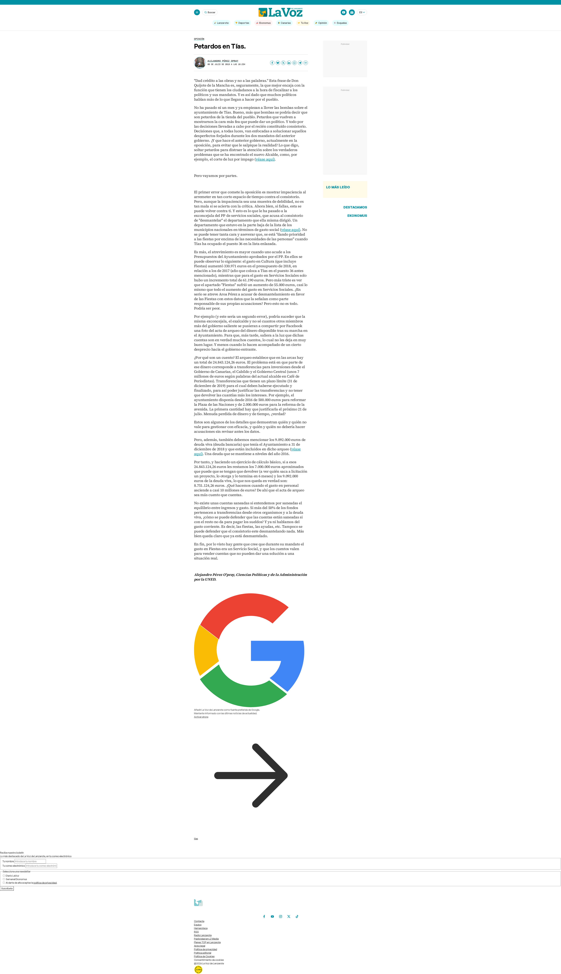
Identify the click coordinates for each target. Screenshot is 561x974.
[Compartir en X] (283, 63)
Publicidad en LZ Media (206, 938)
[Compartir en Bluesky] (278, 63)
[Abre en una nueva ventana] (280, 969)
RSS (196, 931)
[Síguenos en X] (289, 916)
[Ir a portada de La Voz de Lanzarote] (216, 911)
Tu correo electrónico (13, 865)
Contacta (199, 921)
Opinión (199, 38)
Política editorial (202, 952)
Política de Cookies (204, 956)
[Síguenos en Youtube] (272, 916)
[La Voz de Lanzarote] (281, 12)
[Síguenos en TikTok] (297, 916)
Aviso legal (199, 945)
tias (196, 838)
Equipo (198, 924)
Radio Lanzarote (203, 935)
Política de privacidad (205, 949)
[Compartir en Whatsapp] (294, 63)
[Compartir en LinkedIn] (289, 63)
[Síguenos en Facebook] (264, 916)
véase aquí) (265, 159)
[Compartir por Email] (305, 63)
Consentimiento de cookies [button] (209, 959)
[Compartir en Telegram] (300, 63)
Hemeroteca (201, 928)
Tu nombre (8, 861)
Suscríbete (7, 888)
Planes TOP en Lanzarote (207, 942)
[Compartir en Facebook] (272, 63)
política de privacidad (45, 882)
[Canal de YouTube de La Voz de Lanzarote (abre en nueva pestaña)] (344, 12)
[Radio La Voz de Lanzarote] (352, 12)
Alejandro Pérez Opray (223, 60)
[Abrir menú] (197, 12)
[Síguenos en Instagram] (281, 916)
